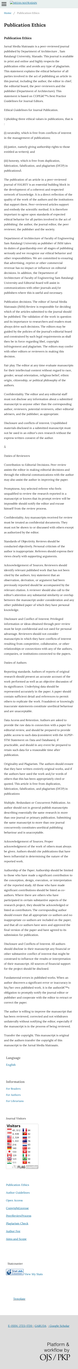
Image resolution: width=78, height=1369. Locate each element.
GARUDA (40, 1326)
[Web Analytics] (15, 1274)
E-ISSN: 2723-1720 (20, 1326)
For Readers (13, 1088)
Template (19, 1299)
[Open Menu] (4, 4)
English (11, 1065)
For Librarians (15, 1101)
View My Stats (33, 1274)
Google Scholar (59, 1326)
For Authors (13, 1095)
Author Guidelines (18, 1192)
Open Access (14, 1200)
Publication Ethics (17, 1185)
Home (7, 13)
